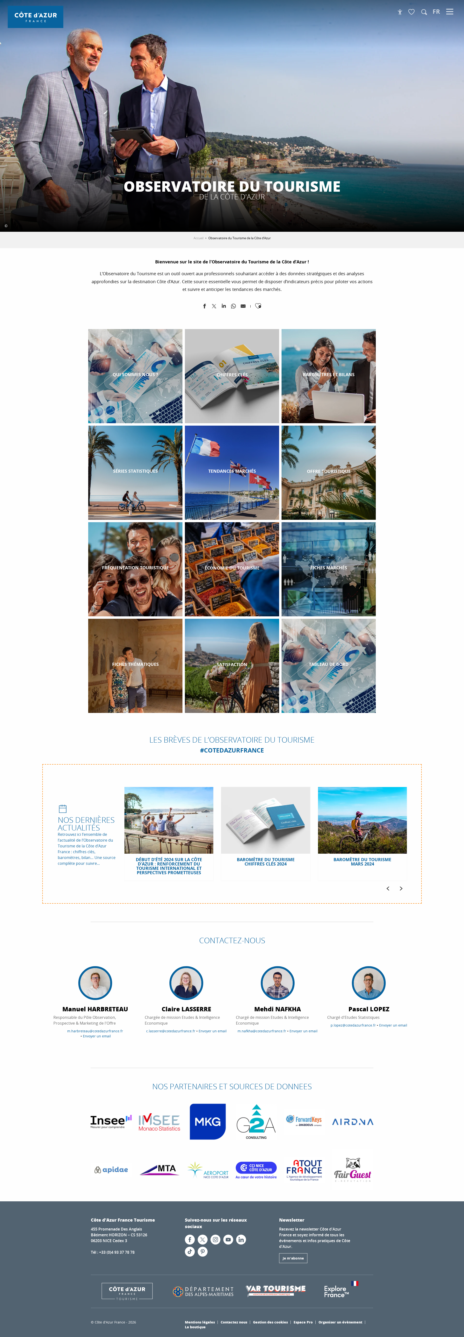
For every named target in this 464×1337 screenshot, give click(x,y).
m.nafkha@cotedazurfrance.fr (262, 1031)
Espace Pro (303, 1322)
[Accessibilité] (400, 12)
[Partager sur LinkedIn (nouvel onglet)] (223, 307)
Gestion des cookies (270, 1322)
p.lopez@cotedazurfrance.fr (353, 1025)
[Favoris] (412, 12)
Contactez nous (234, 1322)
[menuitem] (35, 17)
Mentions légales (200, 1322)
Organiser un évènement (340, 1322)
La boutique (195, 1326)
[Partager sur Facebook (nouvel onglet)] (204, 307)
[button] (424, 12)
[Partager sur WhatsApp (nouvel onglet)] (233, 307)
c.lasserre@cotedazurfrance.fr (170, 1031)
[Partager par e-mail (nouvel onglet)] (243, 307)
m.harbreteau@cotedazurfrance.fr (95, 1031)
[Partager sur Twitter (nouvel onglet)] (214, 307)
